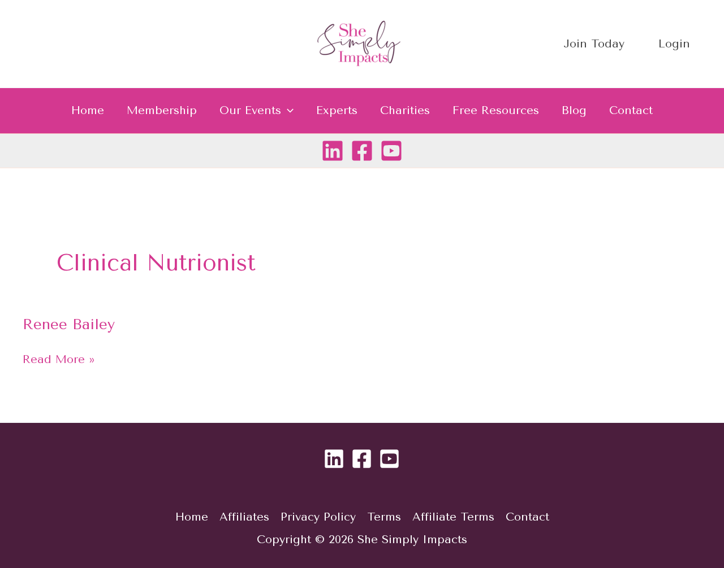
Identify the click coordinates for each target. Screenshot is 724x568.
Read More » (59, 358)
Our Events (250, 110)
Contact (631, 110)
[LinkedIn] (332, 150)
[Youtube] (391, 150)
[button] (287, 110)
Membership (162, 110)
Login (674, 43)
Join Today (593, 43)
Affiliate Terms (453, 516)
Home (87, 110)
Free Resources (496, 110)
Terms (384, 516)
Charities (405, 110)
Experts (336, 110)
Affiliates (244, 516)
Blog (574, 110)
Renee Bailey (69, 324)
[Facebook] (362, 150)
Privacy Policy (318, 516)
